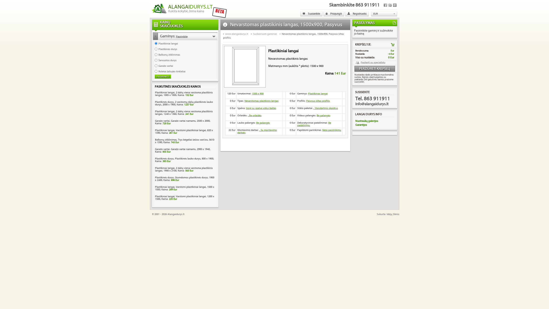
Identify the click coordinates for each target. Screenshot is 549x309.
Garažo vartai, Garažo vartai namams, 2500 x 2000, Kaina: (182, 122)
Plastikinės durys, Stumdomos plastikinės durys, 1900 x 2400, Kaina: (184, 179)
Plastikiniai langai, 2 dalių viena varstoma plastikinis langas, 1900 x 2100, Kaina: (184, 169)
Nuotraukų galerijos (366, 121)
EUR (375, 13)
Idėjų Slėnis (393, 214)
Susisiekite (313, 13)
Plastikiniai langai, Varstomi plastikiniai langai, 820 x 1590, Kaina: (184, 132)
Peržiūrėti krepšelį (374, 69)
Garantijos (361, 125)
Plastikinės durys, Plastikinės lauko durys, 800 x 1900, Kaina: (184, 160)
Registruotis (359, 13)
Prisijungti (336, 13)
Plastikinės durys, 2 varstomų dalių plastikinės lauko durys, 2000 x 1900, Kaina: (184, 103)
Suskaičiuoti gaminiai (265, 34)
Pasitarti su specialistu (373, 62)
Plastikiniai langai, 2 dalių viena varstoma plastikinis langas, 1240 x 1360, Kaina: (184, 113)
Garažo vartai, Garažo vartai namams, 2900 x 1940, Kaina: (182, 150)
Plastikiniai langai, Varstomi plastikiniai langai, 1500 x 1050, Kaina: (184, 188)
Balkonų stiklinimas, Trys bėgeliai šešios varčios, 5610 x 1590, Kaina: (184, 141)
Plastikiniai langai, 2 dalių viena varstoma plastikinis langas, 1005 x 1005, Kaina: (184, 94)
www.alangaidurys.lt (236, 34)
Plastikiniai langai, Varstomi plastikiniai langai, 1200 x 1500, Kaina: (184, 198)
